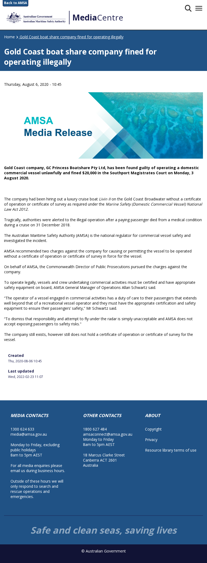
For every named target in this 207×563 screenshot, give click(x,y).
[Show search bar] (187, 8)
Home (9, 36)
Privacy (151, 439)
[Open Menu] (198, 8)
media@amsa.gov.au (29, 434)
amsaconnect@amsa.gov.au (107, 434)
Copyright (153, 429)
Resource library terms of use (170, 450)
